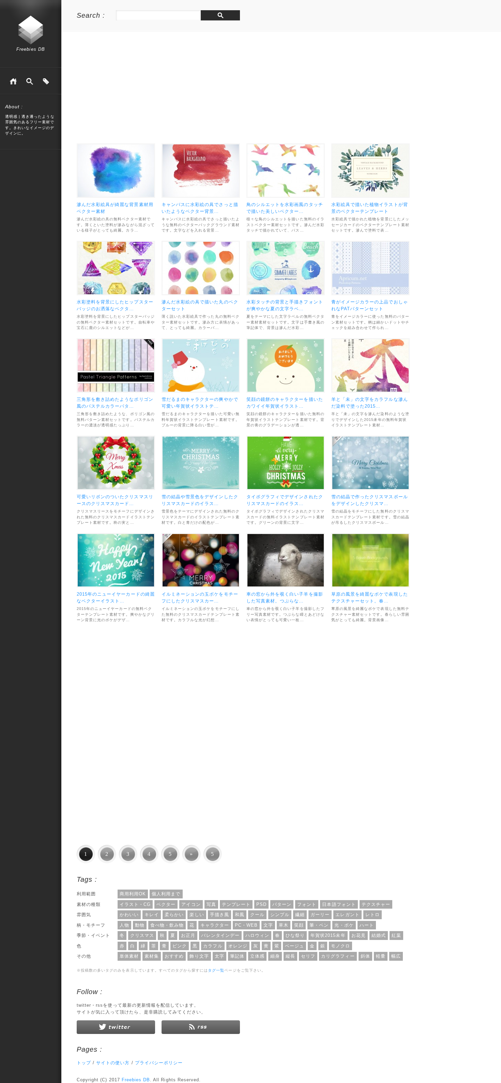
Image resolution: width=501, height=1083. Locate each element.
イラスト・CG (135, 904)
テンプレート (236, 904)
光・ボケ (343, 925)
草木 (283, 925)
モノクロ (340, 945)
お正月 (188, 935)
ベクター (166, 904)
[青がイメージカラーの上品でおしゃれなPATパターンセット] (370, 268)
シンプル (279, 914)
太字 (219, 956)
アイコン (190, 904)
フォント (306, 904)
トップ (84, 1062)
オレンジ (237, 945)
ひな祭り (295, 935)
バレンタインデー (220, 935)
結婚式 (378, 935)
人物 (124, 925)
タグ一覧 (46, 81)
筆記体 (237, 956)
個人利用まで (166, 893)
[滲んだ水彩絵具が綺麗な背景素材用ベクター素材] (116, 170)
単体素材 (129, 956)
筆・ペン (319, 925)
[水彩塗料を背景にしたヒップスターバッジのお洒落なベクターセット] (116, 268)
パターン (281, 904)
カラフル (212, 945)
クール (257, 914)
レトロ (372, 914)
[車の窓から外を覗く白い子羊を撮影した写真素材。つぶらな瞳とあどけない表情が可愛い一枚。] (285, 560)
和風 (239, 914)
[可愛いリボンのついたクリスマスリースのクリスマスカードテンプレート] (116, 463)
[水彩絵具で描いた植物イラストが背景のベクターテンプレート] (370, 170)
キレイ (152, 914)
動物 (140, 925)
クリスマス (142, 935)
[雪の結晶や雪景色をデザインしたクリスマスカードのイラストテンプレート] (201, 463)
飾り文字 (199, 956)
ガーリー (320, 914)
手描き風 (219, 914)
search (220, 15)
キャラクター (214, 925)
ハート (367, 925)
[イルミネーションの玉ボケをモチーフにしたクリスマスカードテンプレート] (201, 560)
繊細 (300, 914)
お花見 (358, 935)
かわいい (129, 914)
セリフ (308, 956)
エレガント (347, 914)
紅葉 (396, 935)
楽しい (196, 914)
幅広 (396, 956)
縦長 (290, 956)
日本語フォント (338, 904)
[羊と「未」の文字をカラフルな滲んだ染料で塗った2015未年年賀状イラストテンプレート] (370, 365)
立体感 (257, 956)
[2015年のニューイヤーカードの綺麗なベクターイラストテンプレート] (116, 560)
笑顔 (299, 925)
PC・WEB (246, 925)
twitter (116, 1027)
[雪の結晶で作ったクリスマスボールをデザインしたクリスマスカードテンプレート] (370, 463)
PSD (261, 904)
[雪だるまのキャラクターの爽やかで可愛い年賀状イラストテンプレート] (201, 365)
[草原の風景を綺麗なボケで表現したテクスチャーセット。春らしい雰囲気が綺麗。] (370, 560)
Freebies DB (30, 49)
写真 (211, 904)
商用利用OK (133, 893)
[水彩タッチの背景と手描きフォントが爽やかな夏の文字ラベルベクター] (285, 268)
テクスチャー (376, 904)
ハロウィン (257, 935)
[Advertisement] (134, 89)
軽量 (380, 956)
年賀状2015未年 (327, 935)
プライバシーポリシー (159, 1062)
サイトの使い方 (113, 1062)
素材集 (152, 956)
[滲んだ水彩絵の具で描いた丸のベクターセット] (201, 268)
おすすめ (174, 956)
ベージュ (294, 945)
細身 (275, 956)
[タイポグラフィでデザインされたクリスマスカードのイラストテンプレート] (285, 463)
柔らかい (174, 914)
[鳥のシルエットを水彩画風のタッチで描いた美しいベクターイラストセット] (285, 170)
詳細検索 (29, 81)
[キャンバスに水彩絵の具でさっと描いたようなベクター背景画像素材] (201, 170)
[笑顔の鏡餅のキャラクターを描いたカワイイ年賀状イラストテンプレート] (285, 365)
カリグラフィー (337, 956)
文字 (268, 925)
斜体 (365, 956)
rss (201, 1027)
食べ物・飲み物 (167, 925)
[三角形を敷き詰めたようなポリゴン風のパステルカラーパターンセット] (116, 365)
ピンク (179, 945)
